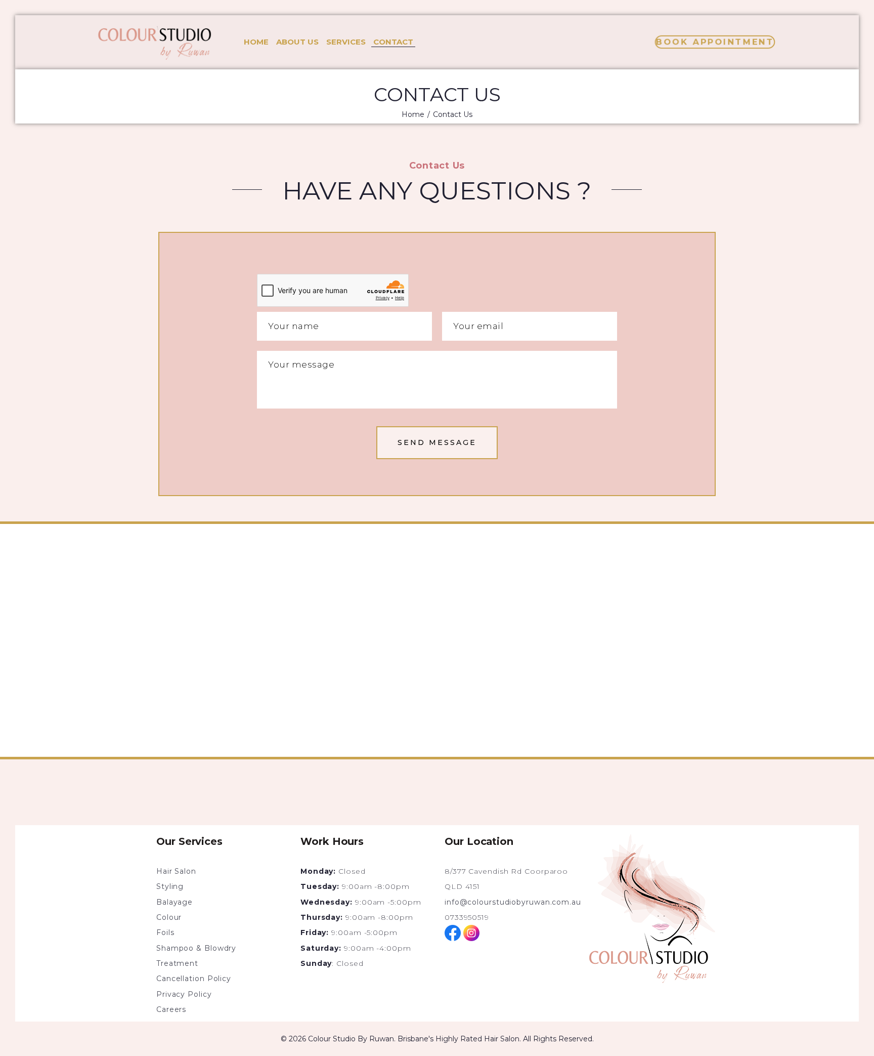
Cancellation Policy (193, 978)
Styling (170, 886)
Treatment (177, 963)
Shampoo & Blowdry (196, 948)
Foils (165, 932)
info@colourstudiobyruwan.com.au (513, 902)
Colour (169, 917)
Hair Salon (176, 871)
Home (413, 114)
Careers (171, 1009)
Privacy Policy (186, 994)
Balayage (174, 902)
